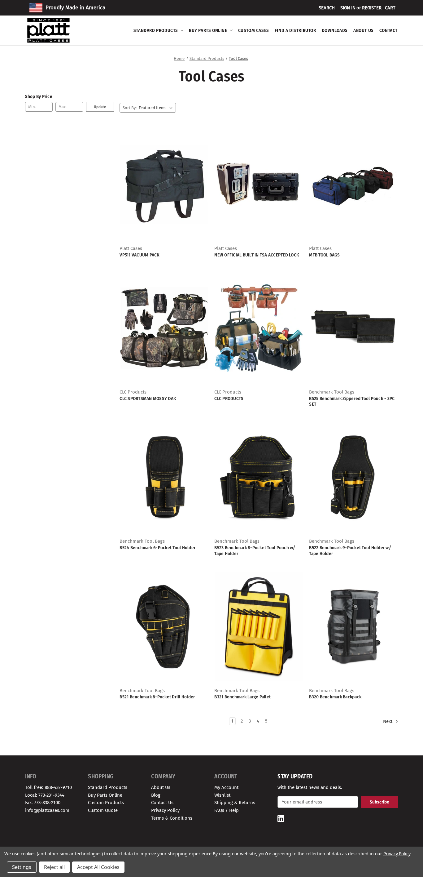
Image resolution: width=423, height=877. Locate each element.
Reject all (54, 867)
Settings (21, 867)
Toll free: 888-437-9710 (48, 787)
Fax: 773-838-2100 (42, 802)
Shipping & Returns (234, 802)
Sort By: (130, 107)
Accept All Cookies (98, 867)
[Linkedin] (280, 818)
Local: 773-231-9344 (44, 795)
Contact (388, 30)
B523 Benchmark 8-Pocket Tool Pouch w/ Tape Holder (254, 550)
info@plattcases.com (47, 810)
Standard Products (155, 30)
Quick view (163, 179)
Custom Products (106, 802)
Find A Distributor (295, 30)
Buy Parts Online (208, 30)
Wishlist (222, 795)
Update (100, 107)
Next (388, 721)
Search (327, 8)
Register (372, 8)
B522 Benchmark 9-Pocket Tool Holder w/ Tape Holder (350, 550)
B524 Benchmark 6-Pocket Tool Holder (157, 547)
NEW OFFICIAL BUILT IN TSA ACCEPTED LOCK (256, 255)
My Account (226, 787)
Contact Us (162, 802)
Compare (162, 190)
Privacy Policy (165, 810)
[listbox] (157, 107)
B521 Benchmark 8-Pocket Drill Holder (157, 697)
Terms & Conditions (171, 818)
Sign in (347, 8)
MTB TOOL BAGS (324, 255)
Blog (155, 795)
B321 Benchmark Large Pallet (242, 697)
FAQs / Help (226, 810)
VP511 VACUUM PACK (139, 255)
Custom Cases (253, 30)
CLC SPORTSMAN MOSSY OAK (148, 398)
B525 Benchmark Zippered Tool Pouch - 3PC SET (352, 401)
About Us (363, 30)
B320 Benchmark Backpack (335, 697)
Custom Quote (103, 810)
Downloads (335, 30)
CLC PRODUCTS (228, 398)
